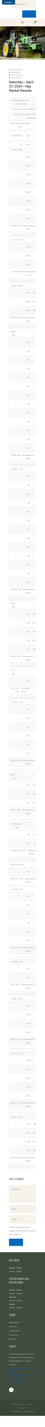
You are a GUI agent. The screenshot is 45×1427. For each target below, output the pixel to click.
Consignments (14, 1331)
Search (29, 14)
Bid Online (12, 1339)
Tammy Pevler (16, 69)
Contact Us (13, 1335)
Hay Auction (16, 77)
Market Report (14, 1322)
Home (21, 43)
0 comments (16, 72)
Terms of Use (16, 1411)
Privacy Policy (29, 1411)
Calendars (13, 1327)
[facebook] (11, 1390)
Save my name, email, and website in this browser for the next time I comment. (22, 1230)
